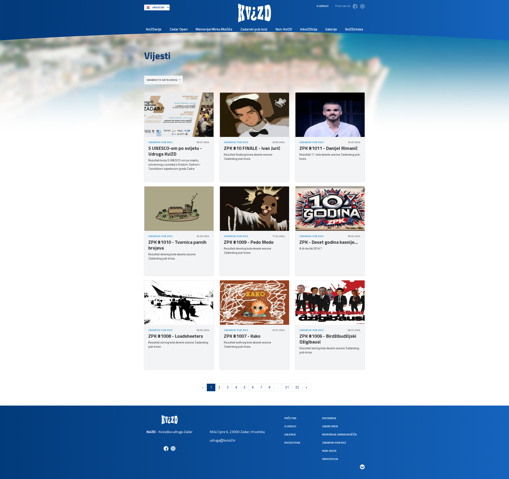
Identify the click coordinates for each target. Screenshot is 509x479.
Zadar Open (179, 29)
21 (287, 387)
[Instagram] (362, 6)
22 (297, 387)
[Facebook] (355, 6)
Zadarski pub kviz (253, 29)
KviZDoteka (354, 29)
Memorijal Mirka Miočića (214, 29)
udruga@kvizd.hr (223, 440)
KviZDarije (153, 29)
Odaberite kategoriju (162, 80)
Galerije (331, 29)
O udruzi (322, 6)
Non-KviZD (284, 29)
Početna (290, 418)
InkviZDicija (308, 29)
